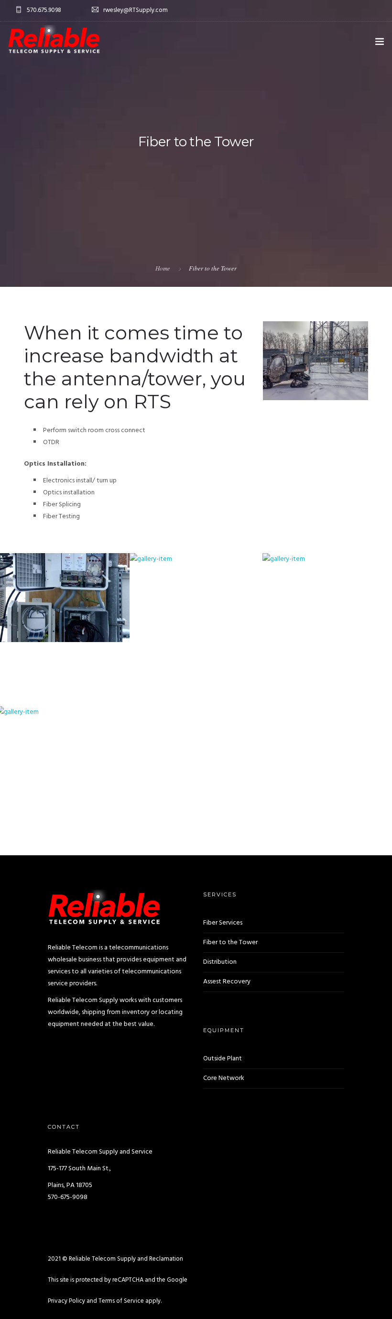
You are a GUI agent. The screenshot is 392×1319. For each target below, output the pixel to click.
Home (162, 268)
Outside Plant (222, 1058)
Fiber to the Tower (230, 942)
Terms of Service (121, 1301)
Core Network (223, 1078)
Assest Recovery (226, 981)
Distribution (220, 962)
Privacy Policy (66, 1301)
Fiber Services (222, 922)
